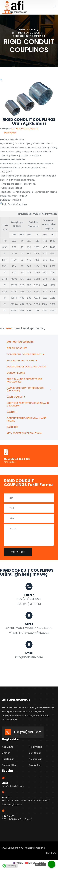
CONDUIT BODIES (16, 372)
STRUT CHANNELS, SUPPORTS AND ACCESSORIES (24, 380)
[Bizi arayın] (51, 864)
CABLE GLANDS (14, 396)
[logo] (14, 7)
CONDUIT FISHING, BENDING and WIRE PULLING (26, 419)
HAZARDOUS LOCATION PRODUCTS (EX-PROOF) (25, 389)
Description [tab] (10, 132)
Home (21, 29)
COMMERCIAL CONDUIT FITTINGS (24, 354)
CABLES (11, 411)
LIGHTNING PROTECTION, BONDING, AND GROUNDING (28, 404)
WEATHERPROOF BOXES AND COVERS (26, 366)
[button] (1, 80)
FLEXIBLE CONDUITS (17, 348)
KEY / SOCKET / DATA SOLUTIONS (24, 433)
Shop (32, 29)
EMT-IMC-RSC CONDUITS (27, 32)
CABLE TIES (12, 427)
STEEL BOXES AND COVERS (20, 360)
